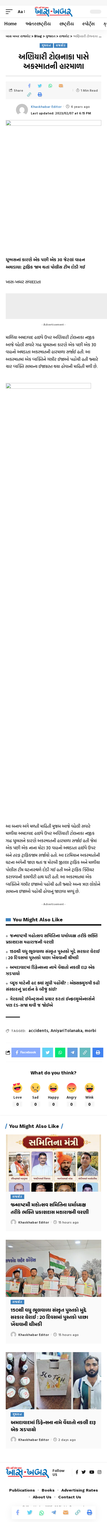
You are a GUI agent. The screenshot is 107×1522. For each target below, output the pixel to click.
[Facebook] (77, 1472)
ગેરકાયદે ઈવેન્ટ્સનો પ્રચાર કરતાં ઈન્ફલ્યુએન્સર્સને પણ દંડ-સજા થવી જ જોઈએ (50, 1002)
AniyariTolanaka (66, 1030)
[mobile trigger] (10, 11)
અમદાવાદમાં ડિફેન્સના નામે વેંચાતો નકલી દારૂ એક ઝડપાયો (50, 970)
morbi (90, 1030)
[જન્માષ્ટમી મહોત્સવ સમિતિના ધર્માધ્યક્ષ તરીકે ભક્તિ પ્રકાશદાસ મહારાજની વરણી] (53, 1163)
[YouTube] (91, 1472)
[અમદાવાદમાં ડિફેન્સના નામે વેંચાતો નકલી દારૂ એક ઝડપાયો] (53, 1380)
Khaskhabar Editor (46, 106)
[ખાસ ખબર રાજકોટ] (54, 12)
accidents (38, 1030)
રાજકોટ (61, 45)
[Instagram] (99, 1472)
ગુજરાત (46, 45)
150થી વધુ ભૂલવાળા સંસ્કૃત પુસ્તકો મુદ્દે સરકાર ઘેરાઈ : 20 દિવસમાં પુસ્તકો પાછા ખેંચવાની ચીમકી (53, 954)
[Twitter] (84, 1472)
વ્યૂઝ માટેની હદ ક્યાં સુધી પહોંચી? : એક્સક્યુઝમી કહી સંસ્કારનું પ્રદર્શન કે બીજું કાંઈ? (53, 986)
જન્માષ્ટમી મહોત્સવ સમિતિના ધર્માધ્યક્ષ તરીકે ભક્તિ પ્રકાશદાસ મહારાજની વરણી (52, 938)
